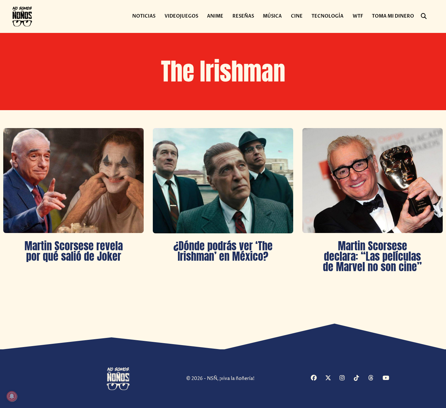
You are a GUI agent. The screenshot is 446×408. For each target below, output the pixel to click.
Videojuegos (181, 16)
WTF (358, 16)
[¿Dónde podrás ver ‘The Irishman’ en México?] (223, 180)
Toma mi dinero (393, 16)
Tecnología (327, 16)
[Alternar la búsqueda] (424, 16)
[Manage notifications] (12, 396)
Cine (297, 16)
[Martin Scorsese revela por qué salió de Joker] (73, 180)
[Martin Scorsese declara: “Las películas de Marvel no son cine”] (372, 180)
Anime (215, 16)
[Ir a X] (331, 378)
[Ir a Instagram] (346, 378)
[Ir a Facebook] (317, 378)
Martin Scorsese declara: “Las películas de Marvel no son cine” (372, 256)
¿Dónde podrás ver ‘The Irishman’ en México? (223, 251)
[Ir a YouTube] (389, 378)
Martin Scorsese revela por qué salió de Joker (73, 251)
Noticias (143, 16)
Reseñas (243, 16)
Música (272, 16)
